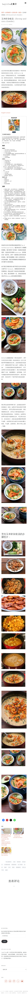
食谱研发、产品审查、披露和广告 (19, 992)
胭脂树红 (18, 867)
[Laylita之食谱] (9, 5)
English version (5, 112)
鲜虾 (6, 870)
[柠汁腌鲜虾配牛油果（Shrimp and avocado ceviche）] (18, 831)
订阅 (4, 941)
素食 (13, 867)
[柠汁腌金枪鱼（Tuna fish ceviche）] (6, 850)
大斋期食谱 (7, 864)
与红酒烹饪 (8, 861)
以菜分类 (14, 12)
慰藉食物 (14, 864)
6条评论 (10, 24)
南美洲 (18, 861)
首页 (2, 12)
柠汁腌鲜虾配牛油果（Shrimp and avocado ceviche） (18, 836)
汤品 (20, 12)
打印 (14, 132)
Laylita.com (3, 991)
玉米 (9, 867)
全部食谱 (8, 12)
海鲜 (5, 867)
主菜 (14, 861)
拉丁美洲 (20, 864)
